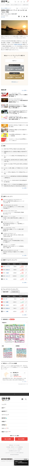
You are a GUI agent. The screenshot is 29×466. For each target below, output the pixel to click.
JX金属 (7, 272)
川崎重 (7, 302)
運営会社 (11, 445)
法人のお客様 (21, 439)
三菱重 (7, 311)
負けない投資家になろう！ (16, 4)
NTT (6, 299)
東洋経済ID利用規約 (14, 454)
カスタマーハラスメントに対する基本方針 (14, 452)
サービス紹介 (17, 445)
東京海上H (8, 269)
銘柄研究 (4, 411)
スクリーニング (5, 414)
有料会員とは (14, 81)
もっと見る (24, 90)
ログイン (14, 60)
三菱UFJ (7, 305)
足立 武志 (3, 17)
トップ (2, 4)
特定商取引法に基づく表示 (14, 450)
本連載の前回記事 (18, 44)
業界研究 (4, 418)
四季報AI (4, 425)
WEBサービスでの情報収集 (17, 447)
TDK (7, 279)
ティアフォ (8, 266)
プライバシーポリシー (12, 449)
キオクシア (8, 276)
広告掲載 (8, 447)
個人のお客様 (8, 439)
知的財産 (20, 449)
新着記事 (7, 4)
